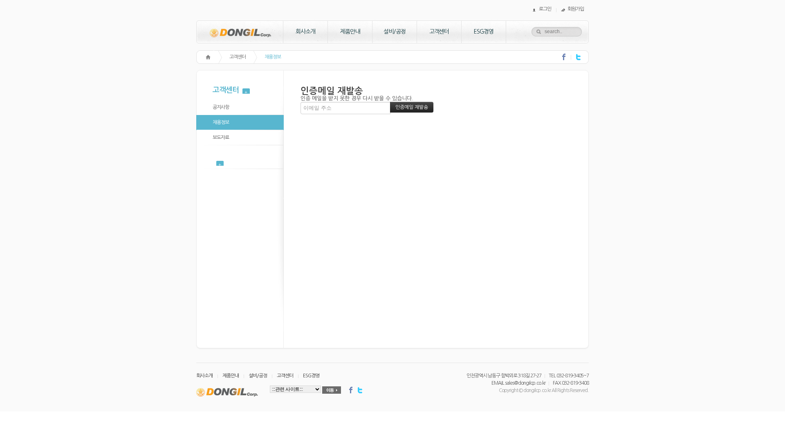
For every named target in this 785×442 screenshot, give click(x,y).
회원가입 (575, 9)
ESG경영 (483, 31)
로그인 (545, 9)
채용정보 (273, 56)
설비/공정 (395, 31)
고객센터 (439, 31)
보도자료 (221, 137)
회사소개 (305, 31)
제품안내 (350, 31)
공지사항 (221, 107)
